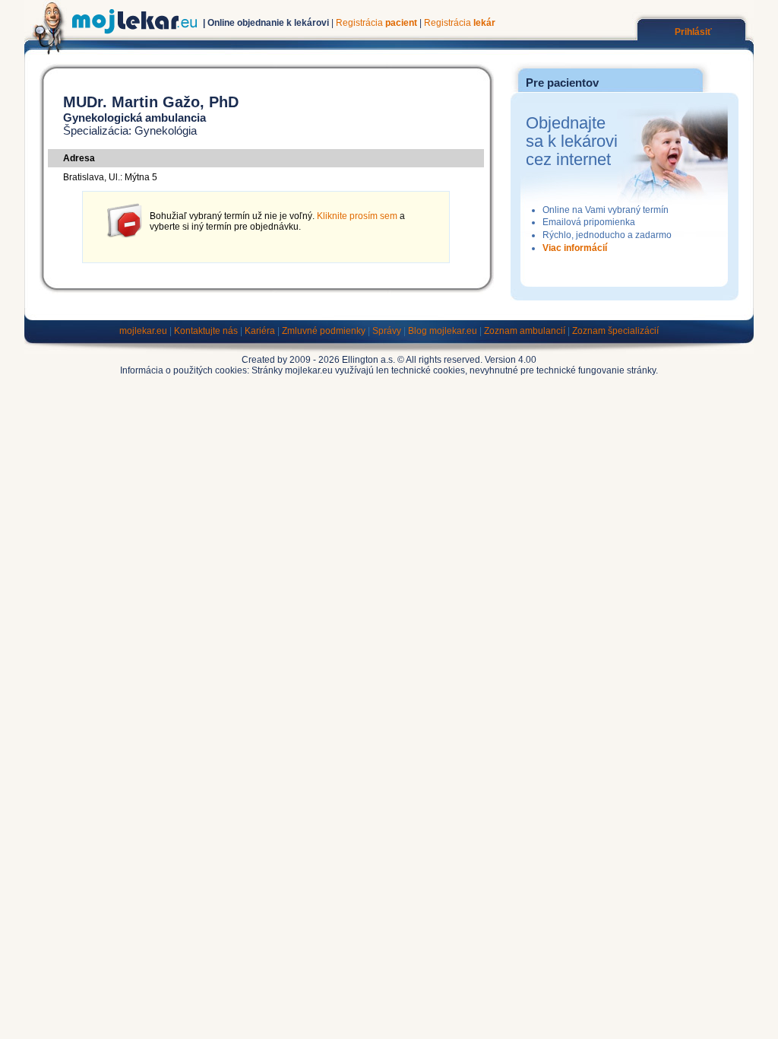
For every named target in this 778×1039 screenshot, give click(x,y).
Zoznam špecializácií (615, 331)
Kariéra (260, 331)
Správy (386, 331)
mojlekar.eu (143, 331)
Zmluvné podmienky (323, 331)
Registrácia (376, 22)
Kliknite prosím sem (357, 216)
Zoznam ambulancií (524, 331)
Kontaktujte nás (206, 331)
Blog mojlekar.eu (442, 331)
